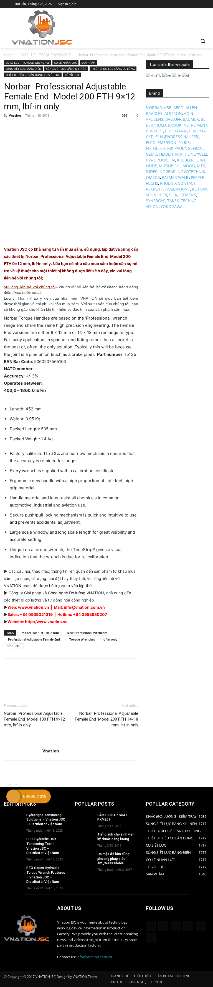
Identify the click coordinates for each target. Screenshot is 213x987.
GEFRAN (195, 148)
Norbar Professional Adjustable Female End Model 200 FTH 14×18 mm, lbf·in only (106, 719)
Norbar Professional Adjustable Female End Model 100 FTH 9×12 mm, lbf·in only (34, 719)
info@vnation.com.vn (94, 956)
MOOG (188, 165)
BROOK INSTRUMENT (187, 125)
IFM (171, 160)
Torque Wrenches (82, 639)
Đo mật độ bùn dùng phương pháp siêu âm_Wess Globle (113, 858)
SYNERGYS (155, 200)
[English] (167, 75)
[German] (177, 75)
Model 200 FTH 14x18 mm (39, 633)
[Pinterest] (34, 127)
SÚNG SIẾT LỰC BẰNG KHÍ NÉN (66, 69)
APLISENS (154, 119)
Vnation (15, 115)
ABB (167, 107)
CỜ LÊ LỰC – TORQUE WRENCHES (45, 54)
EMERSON (167, 142)
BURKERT (154, 130)
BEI (204, 119)
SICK (173, 194)
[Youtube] (206, 4)
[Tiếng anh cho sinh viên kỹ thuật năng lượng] (84, 838)
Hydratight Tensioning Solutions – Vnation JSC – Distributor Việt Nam (45, 819)
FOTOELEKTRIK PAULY (166, 148)
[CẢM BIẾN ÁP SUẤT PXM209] (84, 819)
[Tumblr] (188, 926)
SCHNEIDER (156, 194)
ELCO (151, 142)
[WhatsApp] (47, 127)
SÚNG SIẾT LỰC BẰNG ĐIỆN (23, 69)
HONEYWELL (196, 154)
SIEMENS (187, 194)
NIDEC (152, 171)
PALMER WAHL (175, 177)
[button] (202, 41)
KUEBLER (185, 160)
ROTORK (200, 189)
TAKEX (173, 200)
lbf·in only (110, 639)
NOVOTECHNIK (191, 171)
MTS (201, 165)
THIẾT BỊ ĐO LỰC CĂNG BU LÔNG (113, 69)
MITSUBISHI (170, 165)
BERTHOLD (156, 125)
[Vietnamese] (186, 75)
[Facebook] (175, 4)
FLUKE (184, 142)
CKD (150, 136)
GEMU (151, 154)
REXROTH (154, 189)
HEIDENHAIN (171, 154)
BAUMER (191, 119)
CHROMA (197, 130)
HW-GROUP (156, 160)
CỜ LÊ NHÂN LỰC (65, 63)
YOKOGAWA (171, 206)
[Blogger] (151, 926)
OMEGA (153, 177)
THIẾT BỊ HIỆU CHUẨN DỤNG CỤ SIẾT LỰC (33, 75)
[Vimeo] (198, 4)
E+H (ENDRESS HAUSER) (177, 136)
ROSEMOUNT (177, 189)
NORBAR (154, 107)
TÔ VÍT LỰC (72, 75)
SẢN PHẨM (88, 63)
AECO (178, 107)
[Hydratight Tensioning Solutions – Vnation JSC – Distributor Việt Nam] (13, 819)
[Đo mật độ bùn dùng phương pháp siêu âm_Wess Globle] (84, 858)
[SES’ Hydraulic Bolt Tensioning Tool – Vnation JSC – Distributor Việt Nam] (13, 843)
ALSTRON (173, 113)
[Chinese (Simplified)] (154, 75)
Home (8, 54)
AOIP (188, 113)
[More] (61, 127)
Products (13, 646)
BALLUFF (173, 119)
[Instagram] (183, 4)
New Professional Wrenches (87, 633)
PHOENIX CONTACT (178, 183)
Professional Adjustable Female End (34, 639)
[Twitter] (190, 4)
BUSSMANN (176, 130)
